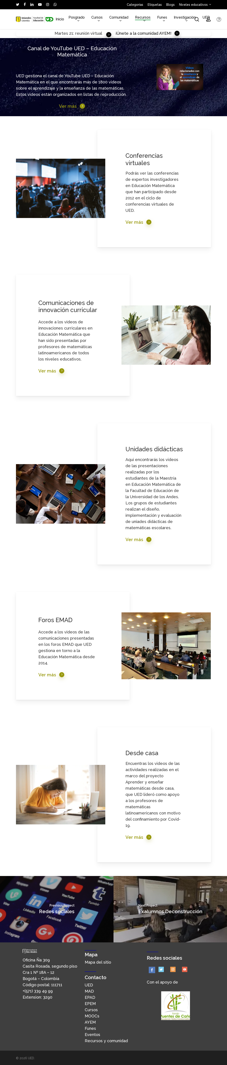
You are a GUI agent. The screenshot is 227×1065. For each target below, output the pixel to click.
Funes (90, 1028)
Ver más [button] (68, 106)
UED (89, 985)
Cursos (91, 1009)
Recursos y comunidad (106, 1040)
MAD (89, 991)
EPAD (90, 997)
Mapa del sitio (98, 962)
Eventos (92, 1034)
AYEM (90, 1022)
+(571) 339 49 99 (38, 991)
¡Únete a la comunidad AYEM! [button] (143, 33)
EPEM (90, 1003)
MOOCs (92, 1016)
